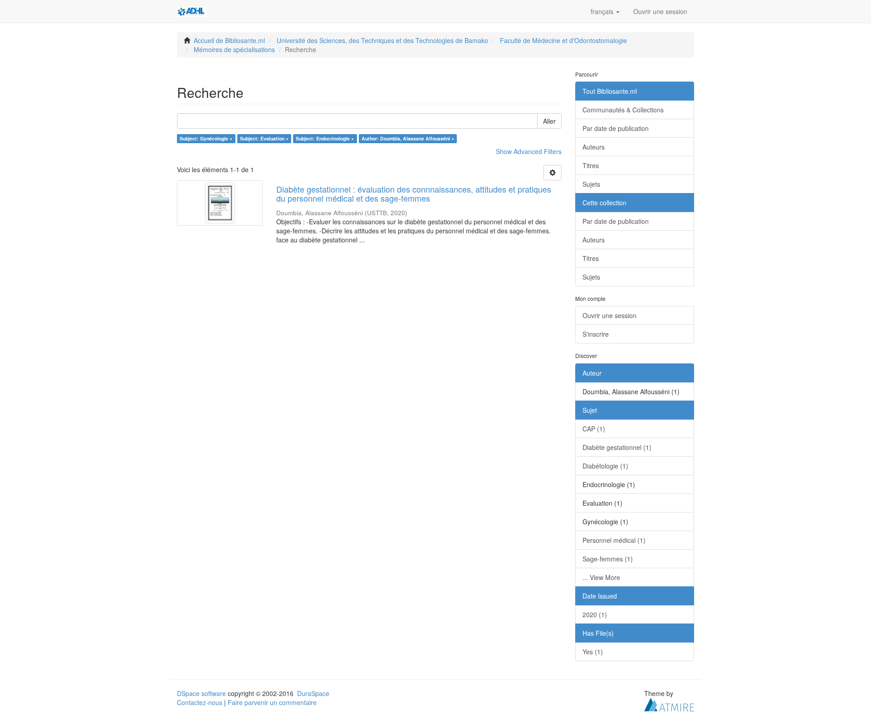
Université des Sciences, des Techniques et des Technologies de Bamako (382, 40)
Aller (549, 121)
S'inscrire (595, 333)
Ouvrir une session (609, 315)
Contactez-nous (199, 702)
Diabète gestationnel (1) (616, 447)
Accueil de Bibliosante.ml (229, 40)
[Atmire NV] (669, 703)
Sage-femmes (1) (607, 558)
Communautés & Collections (623, 109)
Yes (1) (592, 651)
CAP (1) (593, 428)
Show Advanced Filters (529, 151)
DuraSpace (313, 693)
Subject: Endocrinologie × (325, 138)
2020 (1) (594, 614)
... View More (601, 577)
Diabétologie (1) (605, 465)
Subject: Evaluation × (264, 138)
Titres (590, 165)
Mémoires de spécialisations (234, 49)
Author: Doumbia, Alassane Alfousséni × (408, 138)
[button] (605, 11)
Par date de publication (615, 128)
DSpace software (201, 693)
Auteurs (593, 146)
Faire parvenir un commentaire (272, 702)
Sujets (591, 183)
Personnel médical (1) (614, 540)
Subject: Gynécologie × (206, 138)
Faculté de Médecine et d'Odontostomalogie (563, 40)
